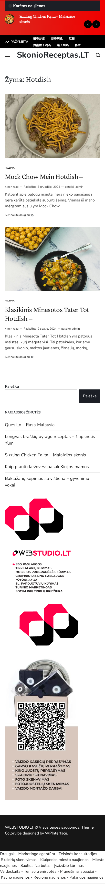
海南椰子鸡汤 (42, 45)
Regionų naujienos (49, 877)
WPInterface (56, 833)
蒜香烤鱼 (57, 38)
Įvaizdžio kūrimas (69, 865)
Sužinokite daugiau (19, 215)
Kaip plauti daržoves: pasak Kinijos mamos (47, 467)
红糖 (72, 38)
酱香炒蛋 (39, 38)
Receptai (10, 167)
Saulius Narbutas (36, 865)
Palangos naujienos (87, 877)
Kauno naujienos (15, 877)
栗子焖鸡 (63, 45)
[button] (88, 24)
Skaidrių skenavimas (19, 859)
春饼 (78, 45)
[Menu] (7, 55)
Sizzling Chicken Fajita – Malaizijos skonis (45, 455)
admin (79, 187)
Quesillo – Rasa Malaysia (30, 425)
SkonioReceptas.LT (53, 55)
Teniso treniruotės (40, 871)
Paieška (12, 386)
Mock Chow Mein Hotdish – (44, 176)
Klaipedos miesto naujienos (64, 859)
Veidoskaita (10, 871)
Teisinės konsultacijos (78, 854)
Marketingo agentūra (36, 854)
